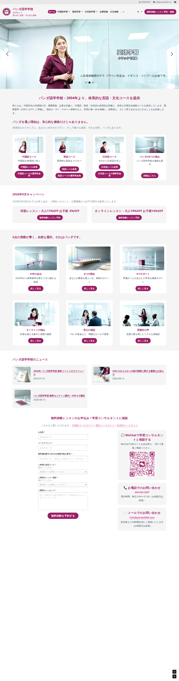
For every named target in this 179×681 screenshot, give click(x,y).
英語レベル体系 (69, 169)
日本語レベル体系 (109, 167)
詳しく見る (36, 288)
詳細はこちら (149, 175)
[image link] (6, 11)
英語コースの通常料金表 (69, 175)
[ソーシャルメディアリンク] (175, 2)
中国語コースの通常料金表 (29, 174)
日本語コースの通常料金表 (109, 174)
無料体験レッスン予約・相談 (160, 11)
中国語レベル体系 (29, 167)
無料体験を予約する (63, 515)
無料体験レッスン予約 (49, 217)
